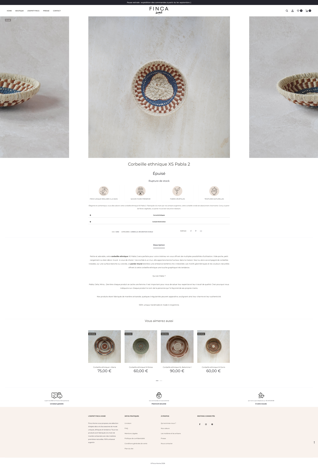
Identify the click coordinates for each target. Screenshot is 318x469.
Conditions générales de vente (136, 443)
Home (9, 11)
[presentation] (89, 346)
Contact (57, 11)
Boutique (19, 11)
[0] (298, 11)
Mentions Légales (131, 433)
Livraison (128, 423)
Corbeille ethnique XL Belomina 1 (177, 367)
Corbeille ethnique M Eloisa (141, 367)
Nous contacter (167, 443)
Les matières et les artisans (171, 433)
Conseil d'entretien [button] (159, 222)
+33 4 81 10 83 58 (269, 400)
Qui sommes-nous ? (168, 423)
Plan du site (129, 449)
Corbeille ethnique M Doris (213, 367)
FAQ (126, 428)
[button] (157, 380)
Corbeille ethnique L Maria (104, 367)
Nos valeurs (165, 428)
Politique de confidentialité (135, 438)
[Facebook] (199, 424)
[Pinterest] (212, 424)
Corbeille (134, 232)
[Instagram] (205, 424)
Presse (46, 11)
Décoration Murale (146, 232)
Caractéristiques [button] (159, 215)
